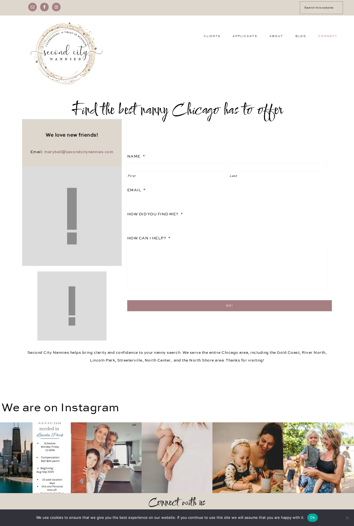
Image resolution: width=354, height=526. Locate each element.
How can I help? (149, 238)
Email (136, 190)
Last (233, 176)
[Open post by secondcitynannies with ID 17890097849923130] (247, 457)
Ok (312, 517)
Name (136, 156)
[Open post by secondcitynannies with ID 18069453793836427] (177, 457)
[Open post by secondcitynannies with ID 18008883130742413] (318, 457)
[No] (347, 517)
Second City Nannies (66, 53)
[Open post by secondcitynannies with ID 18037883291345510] (35, 457)
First (131, 176)
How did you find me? (155, 214)
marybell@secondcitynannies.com (78, 152)
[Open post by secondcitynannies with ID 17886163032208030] (106, 457)
